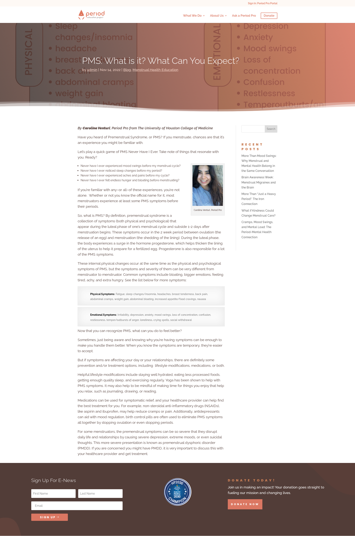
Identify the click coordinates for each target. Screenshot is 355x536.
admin (92, 70)
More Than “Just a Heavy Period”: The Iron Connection (258, 199)
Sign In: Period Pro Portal (262, 3)
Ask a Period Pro (244, 15)
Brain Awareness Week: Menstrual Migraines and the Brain (258, 182)
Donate (269, 15)
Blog (127, 70)
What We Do (192, 15)
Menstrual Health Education (155, 70)
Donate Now (245, 504)
